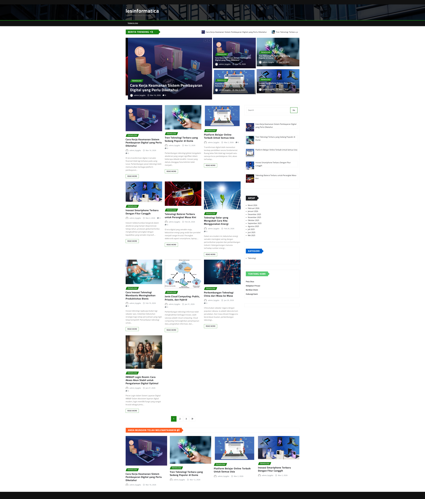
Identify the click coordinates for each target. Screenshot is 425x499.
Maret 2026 (252, 200)
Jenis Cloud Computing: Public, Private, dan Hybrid (182, 293)
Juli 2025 (251, 224)
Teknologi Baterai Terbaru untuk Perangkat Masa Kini (180, 210)
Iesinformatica (142, 11)
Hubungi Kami (252, 289)
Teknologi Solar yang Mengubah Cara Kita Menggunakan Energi (216, 215)
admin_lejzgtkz (137, 83)
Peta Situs (250, 276)
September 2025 (255, 218)
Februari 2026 (253, 203)
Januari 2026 (253, 206)
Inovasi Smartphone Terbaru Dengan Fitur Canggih (164, 75)
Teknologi (133, 23)
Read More (132, 171)
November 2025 (254, 212)
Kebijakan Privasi (253, 280)
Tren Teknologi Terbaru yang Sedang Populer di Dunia (274, 57)
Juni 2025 (251, 227)
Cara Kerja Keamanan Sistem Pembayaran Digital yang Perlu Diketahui (233, 59)
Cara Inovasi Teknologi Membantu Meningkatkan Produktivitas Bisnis (141, 290)
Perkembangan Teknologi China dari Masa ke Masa (219, 289)
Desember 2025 (254, 209)
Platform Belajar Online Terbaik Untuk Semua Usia (231, 84)
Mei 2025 (251, 230)
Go (294, 105)
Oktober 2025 (253, 215)
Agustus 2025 (253, 221)
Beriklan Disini (252, 284)
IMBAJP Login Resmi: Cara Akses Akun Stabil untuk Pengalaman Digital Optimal (142, 374)
